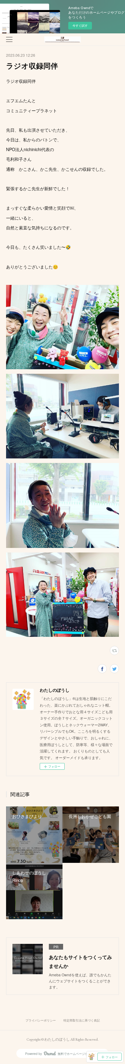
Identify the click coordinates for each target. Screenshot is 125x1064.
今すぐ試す (80, 25)
